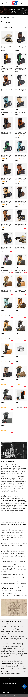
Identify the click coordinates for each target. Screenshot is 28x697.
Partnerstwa (6, 688)
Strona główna (5, 17)
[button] (24, 686)
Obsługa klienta (7, 679)
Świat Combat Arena (9, 683)
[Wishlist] (11, 32)
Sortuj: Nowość (6, 27)
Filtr (25, 27)
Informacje (5, 692)
